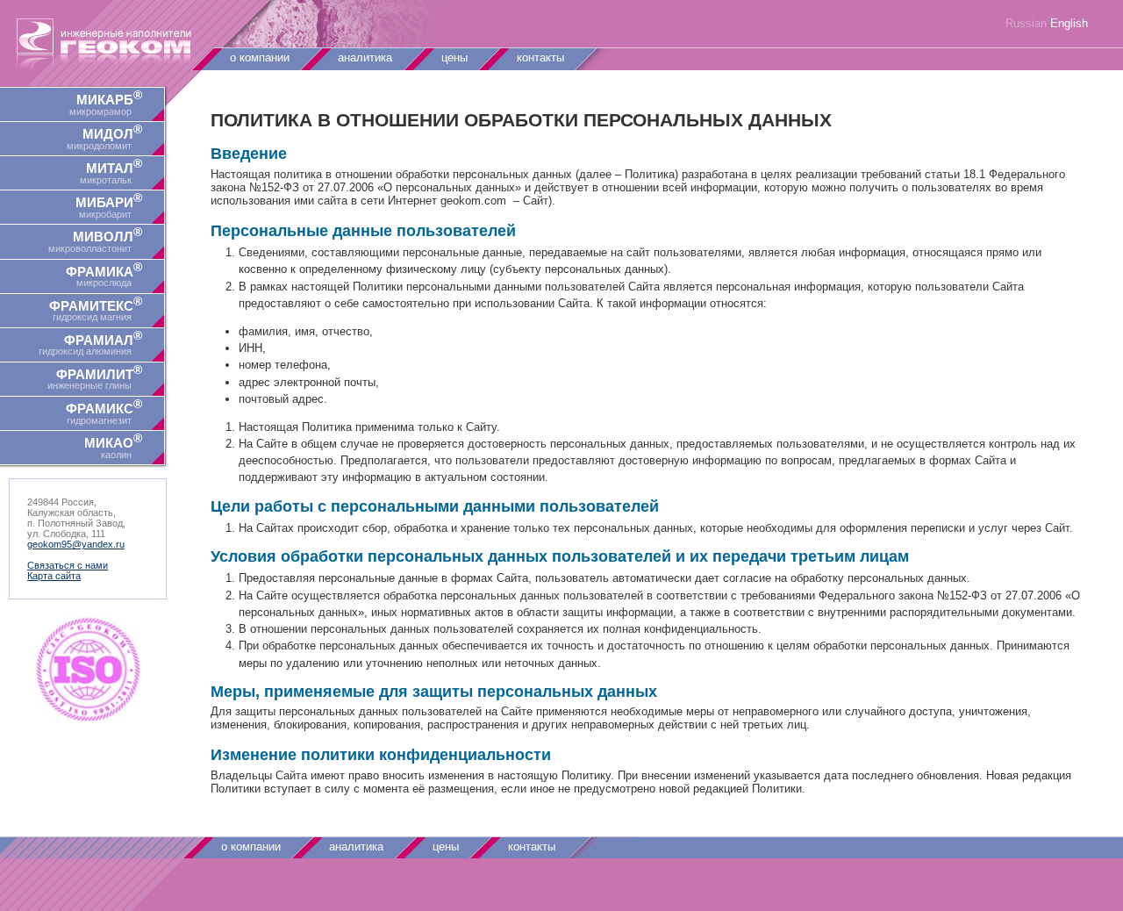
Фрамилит (94, 376)
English (1069, 23)
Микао (113, 445)
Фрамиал (90, 342)
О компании (260, 57)
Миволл (95, 239)
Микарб (105, 102)
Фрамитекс (95, 308)
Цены (454, 57)
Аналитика (365, 57)
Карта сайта (54, 575)
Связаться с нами (67, 565)
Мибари (108, 204)
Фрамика (104, 274)
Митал (111, 170)
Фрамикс (104, 411)
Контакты (540, 57)
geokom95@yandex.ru (76, 544)
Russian (1026, 23)
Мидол (104, 136)
